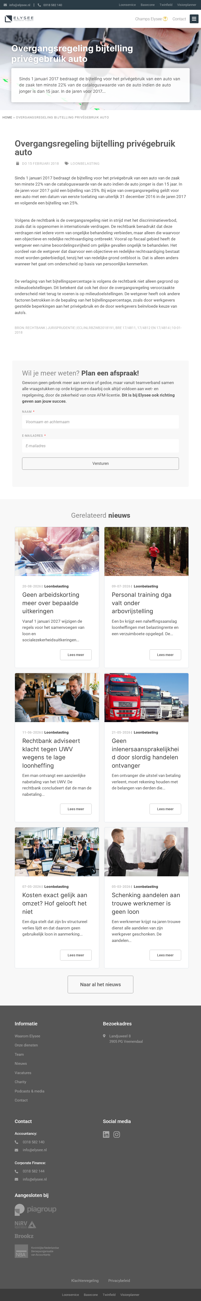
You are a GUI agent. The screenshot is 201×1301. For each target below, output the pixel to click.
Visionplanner (186, 5)
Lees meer (76, 655)
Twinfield (166, 5)
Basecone (148, 5)
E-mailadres (33, 435)
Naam (27, 411)
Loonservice (127, 5)
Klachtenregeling (85, 1280)
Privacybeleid (119, 1280)
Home (7, 117)
